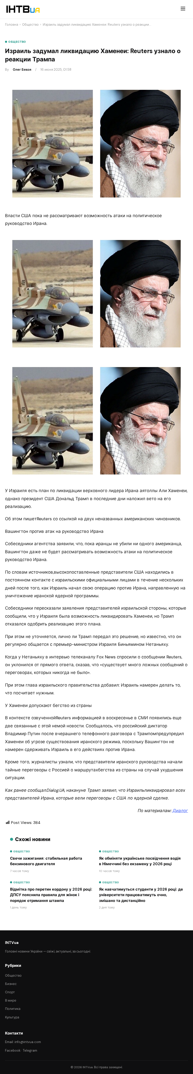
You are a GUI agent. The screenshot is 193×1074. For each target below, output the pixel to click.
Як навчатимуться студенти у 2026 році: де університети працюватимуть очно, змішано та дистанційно (141, 895)
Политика (12, 1009)
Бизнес (11, 984)
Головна (11, 24)
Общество (30, 24)
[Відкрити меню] (183, 9)
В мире (10, 1000)
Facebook (13, 1050)
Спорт (10, 992)
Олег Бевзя (22, 69)
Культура (12, 1017)
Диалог (180, 810)
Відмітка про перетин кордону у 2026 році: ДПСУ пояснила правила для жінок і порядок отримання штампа (51, 895)
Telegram (30, 1050)
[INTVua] (22, 9)
